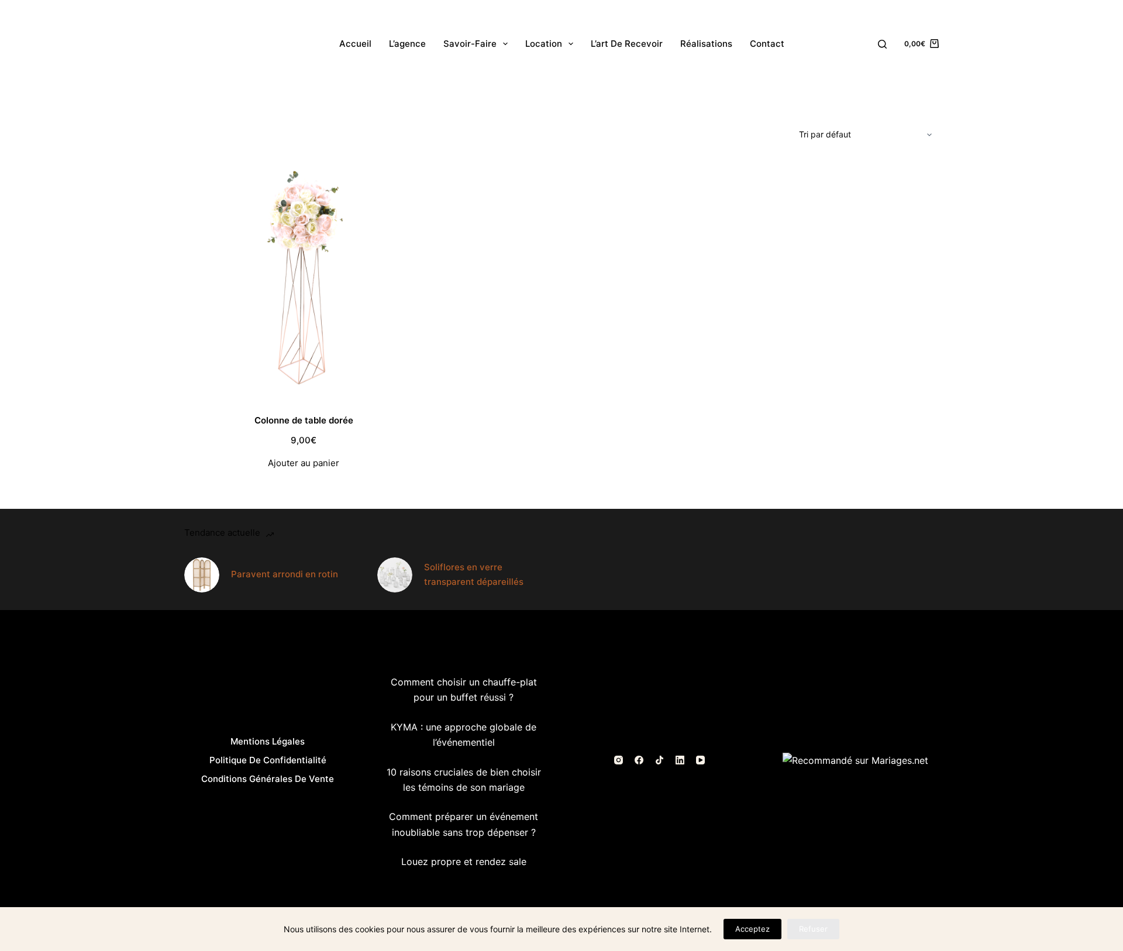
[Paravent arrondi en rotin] (201, 574)
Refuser (813, 928)
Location (543, 43)
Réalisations (706, 43)
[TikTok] (659, 760)
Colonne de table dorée (303, 420)
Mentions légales (267, 741)
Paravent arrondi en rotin (284, 574)
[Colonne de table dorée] (303, 280)
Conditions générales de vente (267, 778)
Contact (767, 43)
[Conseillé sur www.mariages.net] (855, 760)
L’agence (407, 43)
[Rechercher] (882, 44)
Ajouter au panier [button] (303, 462)
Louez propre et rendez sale (463, 861)
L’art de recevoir (627, 43)
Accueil (355, 43)
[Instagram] (618, 760)
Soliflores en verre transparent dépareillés (473, 574)
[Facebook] (639, 760)
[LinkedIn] (680, 760)
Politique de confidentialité (267, 760)
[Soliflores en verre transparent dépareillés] (394, 574)
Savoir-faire (470, 43)
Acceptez (752, 928)
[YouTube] (700, 760)
